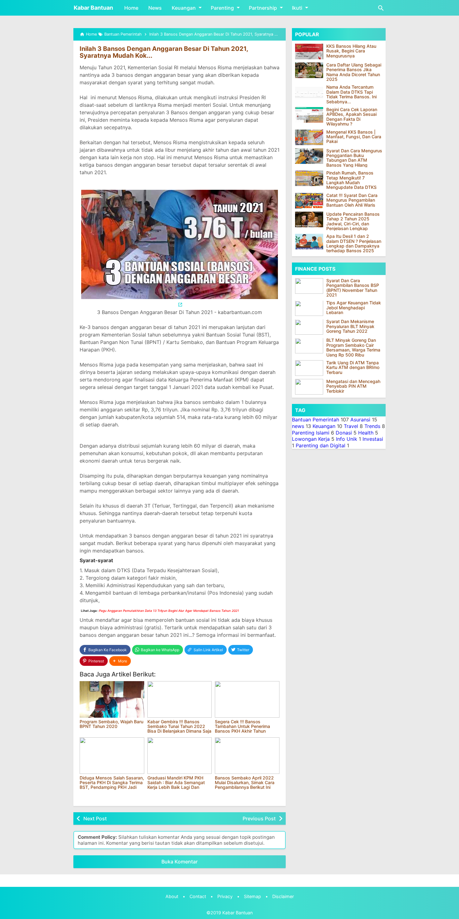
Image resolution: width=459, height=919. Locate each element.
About (171, 896)
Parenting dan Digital (320, 445)
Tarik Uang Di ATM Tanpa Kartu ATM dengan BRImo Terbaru (352, 367)
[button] (120, 661)
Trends (372, 426)
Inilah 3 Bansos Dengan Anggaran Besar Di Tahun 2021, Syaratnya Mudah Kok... (164, 52)
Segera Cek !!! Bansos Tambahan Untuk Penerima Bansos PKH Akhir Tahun (242, 726)
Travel (351, 426)
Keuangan (184, 8)
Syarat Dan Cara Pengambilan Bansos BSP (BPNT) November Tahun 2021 (352, 287)
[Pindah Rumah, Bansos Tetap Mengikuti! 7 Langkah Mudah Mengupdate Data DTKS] (309, 178)
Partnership (263, 8)
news (298, 426)
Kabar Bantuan (93, 7)
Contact (198, 896)
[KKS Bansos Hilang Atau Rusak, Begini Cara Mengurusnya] (309, 51)
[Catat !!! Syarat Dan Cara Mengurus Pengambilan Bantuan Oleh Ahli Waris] (309, 201)
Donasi (344, 433)
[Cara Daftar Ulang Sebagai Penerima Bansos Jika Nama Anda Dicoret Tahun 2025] (309, 70)
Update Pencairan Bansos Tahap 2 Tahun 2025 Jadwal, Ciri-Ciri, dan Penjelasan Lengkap (353, 221)
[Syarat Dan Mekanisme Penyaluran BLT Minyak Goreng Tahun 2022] (310, 327)
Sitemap (252, 896)
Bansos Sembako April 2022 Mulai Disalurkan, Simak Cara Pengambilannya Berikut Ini (244, 782)
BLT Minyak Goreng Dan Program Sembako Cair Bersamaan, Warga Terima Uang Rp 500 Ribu (353, 347)
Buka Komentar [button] (179, 861)
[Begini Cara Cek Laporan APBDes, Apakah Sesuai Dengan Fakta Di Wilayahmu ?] (309, 115)
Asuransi (360, 419)
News (155, 8)
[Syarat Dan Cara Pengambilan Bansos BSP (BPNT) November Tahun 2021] (310, 286)
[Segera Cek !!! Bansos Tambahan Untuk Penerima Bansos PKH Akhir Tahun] (247, 699)
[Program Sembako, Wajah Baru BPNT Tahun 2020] (112, 699)
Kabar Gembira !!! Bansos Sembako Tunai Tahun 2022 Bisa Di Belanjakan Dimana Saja (179, 726)
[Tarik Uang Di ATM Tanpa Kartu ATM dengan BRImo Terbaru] (310, 368)
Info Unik (346, 439)
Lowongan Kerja (311, 439)
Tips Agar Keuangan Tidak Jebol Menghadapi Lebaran (353, 308)
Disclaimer (283, 896)
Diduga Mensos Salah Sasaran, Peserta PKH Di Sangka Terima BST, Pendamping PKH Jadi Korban (112, 785)
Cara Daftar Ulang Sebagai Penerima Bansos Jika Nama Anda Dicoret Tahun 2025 (353, 72)
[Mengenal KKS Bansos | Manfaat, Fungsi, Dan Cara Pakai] (309, 137)
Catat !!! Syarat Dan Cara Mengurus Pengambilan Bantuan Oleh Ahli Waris (352, 200)
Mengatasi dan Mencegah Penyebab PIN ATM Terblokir (353, 386)
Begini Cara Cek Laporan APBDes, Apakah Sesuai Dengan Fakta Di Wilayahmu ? (351, 116)
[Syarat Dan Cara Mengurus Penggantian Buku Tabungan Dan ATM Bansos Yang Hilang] (309, 156)
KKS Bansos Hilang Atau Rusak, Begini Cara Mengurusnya (351, 51)
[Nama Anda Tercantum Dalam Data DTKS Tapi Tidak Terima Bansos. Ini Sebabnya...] (309, 93)
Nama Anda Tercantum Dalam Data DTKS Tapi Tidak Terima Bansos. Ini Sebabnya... (351, 94)
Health (365, 433)
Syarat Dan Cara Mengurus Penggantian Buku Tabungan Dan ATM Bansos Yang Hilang (354, 158)
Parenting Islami (310, 433)
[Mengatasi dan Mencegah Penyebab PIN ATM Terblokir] (310, 387)
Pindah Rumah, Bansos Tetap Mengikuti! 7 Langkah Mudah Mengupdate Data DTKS (351, 180)
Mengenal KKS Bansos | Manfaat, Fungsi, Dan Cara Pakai (353, 137)
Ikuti (297, 8)
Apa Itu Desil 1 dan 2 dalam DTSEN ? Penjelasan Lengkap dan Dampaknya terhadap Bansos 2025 (353, 243)
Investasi (373, 439)
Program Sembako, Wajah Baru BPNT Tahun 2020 (111, 724)
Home (131, 8)
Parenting (222, 8)
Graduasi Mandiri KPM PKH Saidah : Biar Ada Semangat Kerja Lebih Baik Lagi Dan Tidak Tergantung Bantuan (176, 785)
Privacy (225, 896)
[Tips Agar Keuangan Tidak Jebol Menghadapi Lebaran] (310, 308)
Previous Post (259, 818)
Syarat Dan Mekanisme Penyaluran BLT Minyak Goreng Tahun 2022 (350, 326)
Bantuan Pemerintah (315, 419)
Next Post (95, 818)
